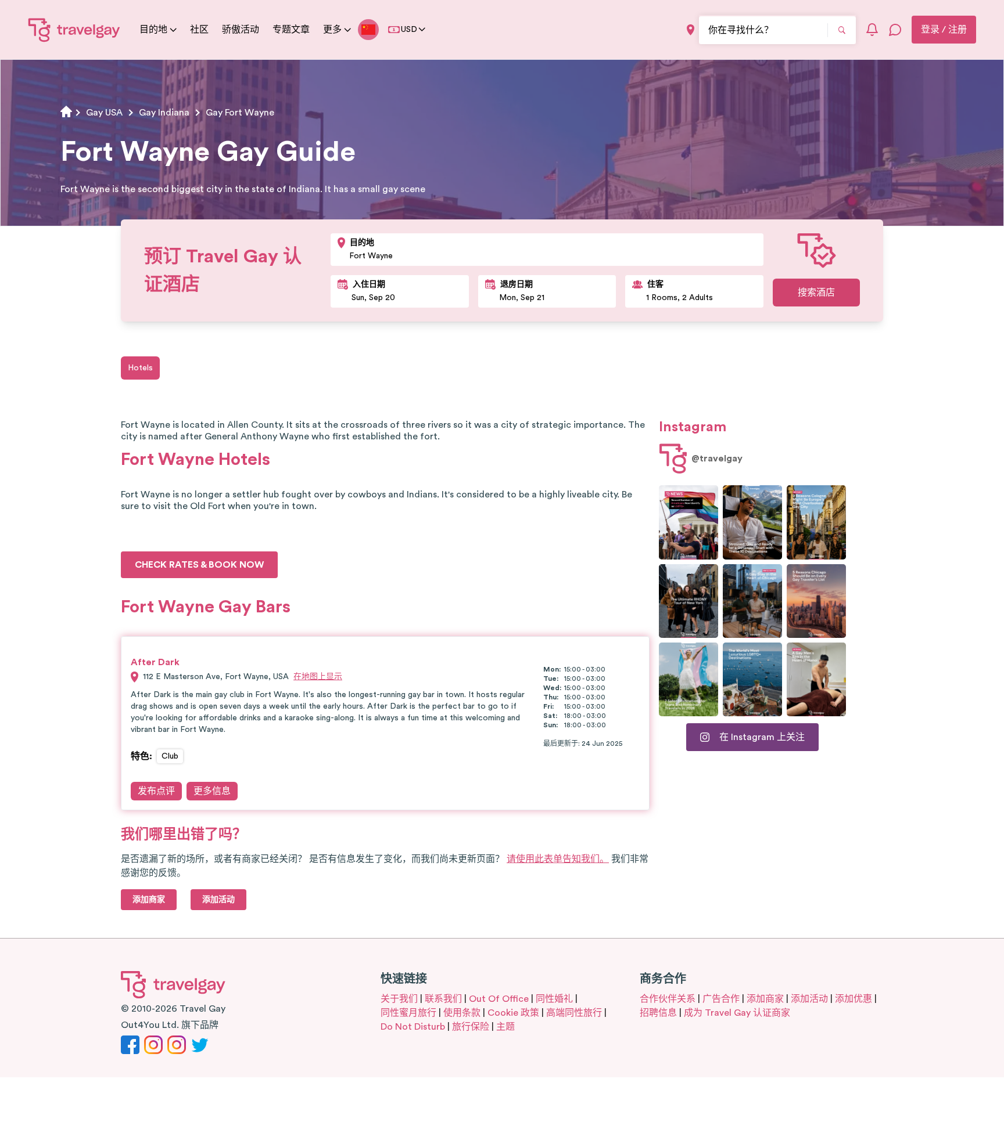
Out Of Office (499, 999)
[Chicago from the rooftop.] (752, 601)
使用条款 (462, 1012)
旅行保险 (470, 1026)
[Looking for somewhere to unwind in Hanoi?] (816, 679)
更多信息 (212, 791)
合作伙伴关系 (667, 999)
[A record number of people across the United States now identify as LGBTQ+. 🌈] (688, 522)
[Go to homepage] (74, 30)
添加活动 (809, 999)
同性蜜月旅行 (408, 1012)
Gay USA (104, 112)
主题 (505, 1026)
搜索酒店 (816, 292)
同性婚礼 (554, 999)
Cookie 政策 (513, 1012)
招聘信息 (658, 1012)
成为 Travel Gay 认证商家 (737, 1012)
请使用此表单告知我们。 (558, 859)
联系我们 (443, 999)
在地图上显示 (317, 677)
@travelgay (717, 458)
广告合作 (721, 999)
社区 (199, 29)
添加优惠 (853, 999)
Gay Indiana (164, 112)
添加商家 (765, 999)
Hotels (140, 368)
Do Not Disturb (413, 1026)
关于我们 (399, 999)
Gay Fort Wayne (240, 112)
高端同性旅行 (574, 1012)
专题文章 (291, 29)
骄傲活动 (240, 29)
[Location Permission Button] (690, 29)
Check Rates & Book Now (199, 564)
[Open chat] (895, 30)
